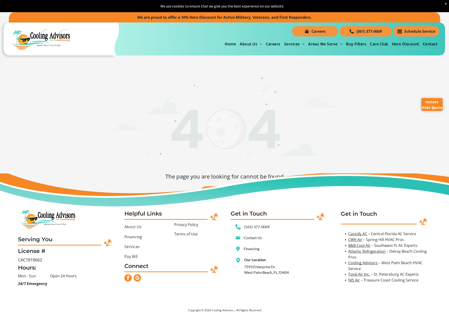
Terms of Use (186, 234)
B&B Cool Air (359, 245)
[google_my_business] (137, 278)
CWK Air (355, 239)
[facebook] (128, 278)
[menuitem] (230, 44)
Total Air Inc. (359, 274)
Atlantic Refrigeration (367, 251)
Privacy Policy (186, 224)
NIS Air (354, 280)
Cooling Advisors (363, 262)
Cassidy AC (357, 233)
